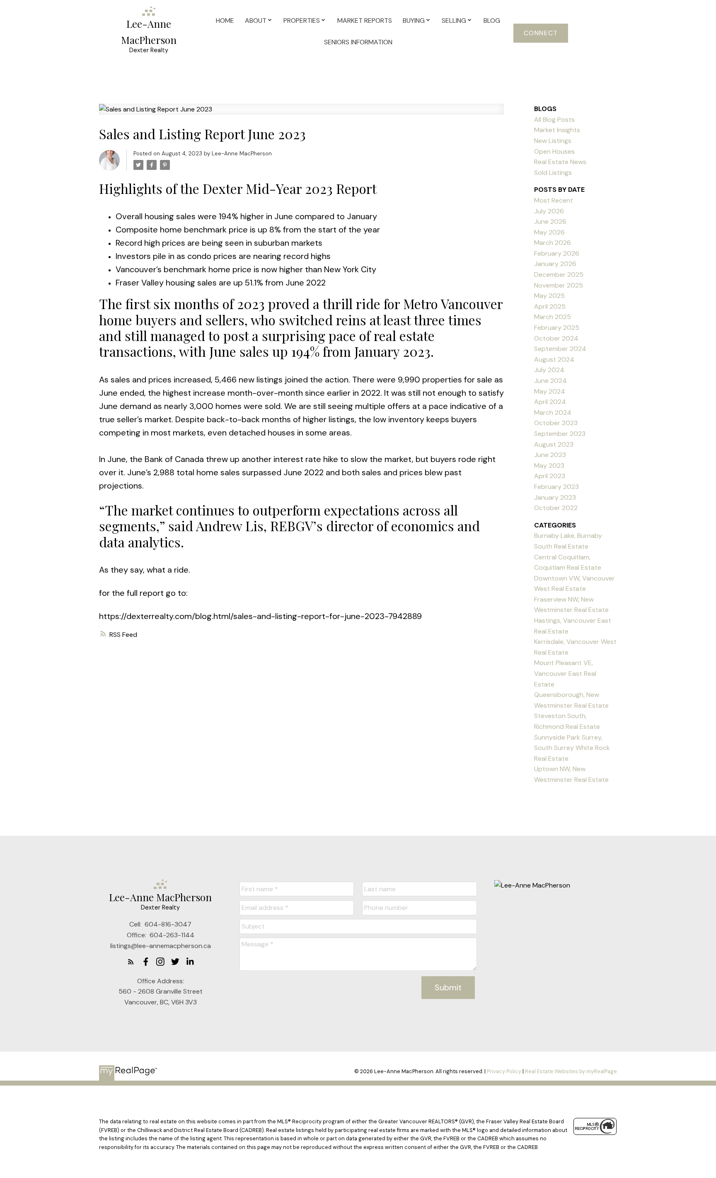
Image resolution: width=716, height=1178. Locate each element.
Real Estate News (560, 161)
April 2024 (550, 401)
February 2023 (556, 486)
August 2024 (554, 359)
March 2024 (552, 412)
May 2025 (549, 295)
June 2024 (550, 380)
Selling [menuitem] (454, 20)
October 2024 (556, 338)
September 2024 (560, 348)
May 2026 (549, 232)
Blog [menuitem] (492, 20)
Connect (541, 33)
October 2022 (556, 507)
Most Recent (553, 200)
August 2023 (553, 444)
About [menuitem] (255, 20)
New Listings (552, 140)
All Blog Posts (554, 119)
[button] (540, 33)
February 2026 (556, 253)
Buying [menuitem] (414, 20)
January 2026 (555, 263)
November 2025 (558, 285)
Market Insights (557, 130)
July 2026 (549, 211)
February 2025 (556, 327)
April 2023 (549, 476)
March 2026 (552, 242)
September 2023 (559, 433)
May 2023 (549, 465)
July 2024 (549, 369)
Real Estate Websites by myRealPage (571, 1071)
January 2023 (555, 497)
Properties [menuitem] (301, 20)
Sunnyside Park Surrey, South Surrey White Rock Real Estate (572, 748)
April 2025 (550, 306)
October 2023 (556, 422)
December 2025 (558, 274)
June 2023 (550, 454)
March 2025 (552, 316)
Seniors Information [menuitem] (358, 42)
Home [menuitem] (225, 20)
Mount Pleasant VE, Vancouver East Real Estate (565, 673)
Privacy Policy (504, 1071)
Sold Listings (553, 172)
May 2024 (549, 391)
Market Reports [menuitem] (364, 20)
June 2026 (550, 221)
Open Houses (554, 151)
